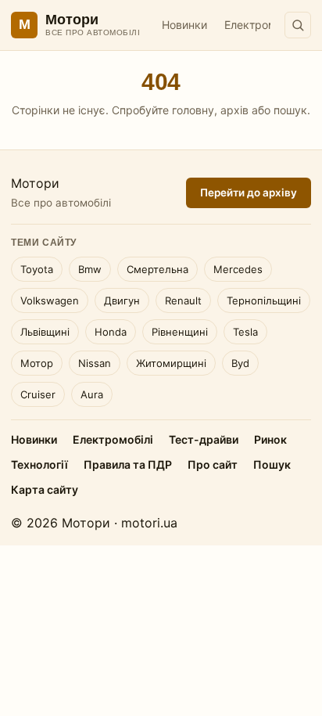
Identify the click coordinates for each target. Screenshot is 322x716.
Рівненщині (180, 332)
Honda (111, 332)
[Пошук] (297, 25)
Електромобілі (262, 24)
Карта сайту (44, 489)
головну (193, 110)
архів (234, 110)
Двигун (122, 300)
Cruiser (37, 394)
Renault (183, 300)
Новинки (184, 24)
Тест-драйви (203, 439)
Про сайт (213, 464)
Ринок (270, 439)
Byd (240, 363)
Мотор (36, 363)
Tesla (245, 332)
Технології (39, 464)
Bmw (90, 269)
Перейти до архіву (248, 192)
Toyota (36, 269)
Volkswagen (49, 300)
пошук (290, 110)
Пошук (272, 464)
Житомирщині (171, 363)
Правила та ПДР (128, 464)
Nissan (94, 363)
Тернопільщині (264, 300)
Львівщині (45, 332)
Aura (91, 394)
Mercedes (238, 269)
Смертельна (157, 269)
